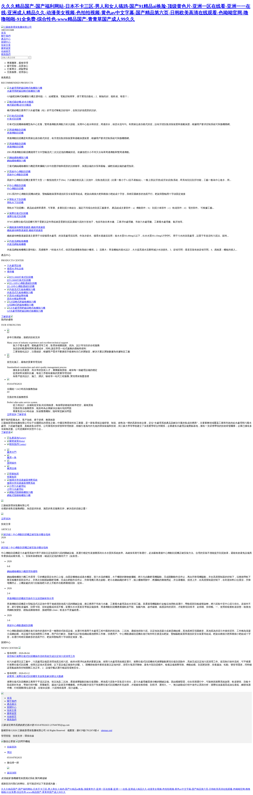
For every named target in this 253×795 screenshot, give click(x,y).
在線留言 (6, 51)
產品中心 (6, 39)
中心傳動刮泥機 (15, 188)
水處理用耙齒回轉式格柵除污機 (23, 91)
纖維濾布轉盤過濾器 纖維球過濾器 (25, 230)
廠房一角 (11, 457)
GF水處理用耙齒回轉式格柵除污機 (25, 311)
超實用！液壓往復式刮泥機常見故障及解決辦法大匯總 (35, 676)
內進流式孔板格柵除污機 (20, 292)
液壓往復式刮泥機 (16, 216)
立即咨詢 (11, 414)
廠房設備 (11, 468)
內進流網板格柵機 (16, 244)
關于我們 (6, 36)
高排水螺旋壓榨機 (16, 298)
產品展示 (11, 704)
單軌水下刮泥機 (15, 202)
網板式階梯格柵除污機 (18, 495)
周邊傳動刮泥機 (15, 133)
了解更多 (6, 316)
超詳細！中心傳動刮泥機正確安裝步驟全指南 (24, 547)
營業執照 (11, 477)
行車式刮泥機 (14, 119)
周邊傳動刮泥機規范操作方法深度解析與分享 (30, 598)
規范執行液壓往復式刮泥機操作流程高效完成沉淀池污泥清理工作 (41, 656)
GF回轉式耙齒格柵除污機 (20, 305)
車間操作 (11, 463)
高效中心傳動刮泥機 (17, 174)
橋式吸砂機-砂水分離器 (19, 105)
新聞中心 (6, 42)
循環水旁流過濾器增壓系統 (21, 483)
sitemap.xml (106, 730)
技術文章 (6, 45)
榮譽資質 (6, 48)
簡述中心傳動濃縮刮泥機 (20, 625)
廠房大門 (11, 452)
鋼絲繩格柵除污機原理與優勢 (22, 571)
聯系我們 (6, 54)
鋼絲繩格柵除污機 (16, 160)
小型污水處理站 (15, 489)
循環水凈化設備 (15, 268)
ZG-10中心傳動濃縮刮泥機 (20, 286)
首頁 (3, 33)
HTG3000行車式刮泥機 (19, 280)
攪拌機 (10, 271)
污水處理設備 (14, 265)
